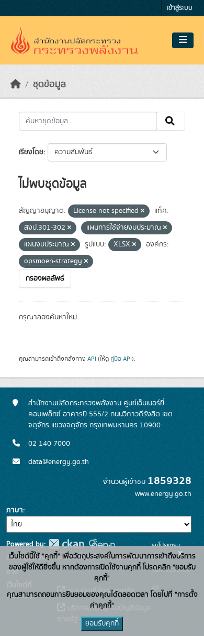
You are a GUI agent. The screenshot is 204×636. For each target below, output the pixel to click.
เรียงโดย (31, 152)
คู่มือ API (121, 358)
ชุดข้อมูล (49, 84)
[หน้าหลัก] (15, 84)
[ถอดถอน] (142, 211)
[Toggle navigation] (183, 40)
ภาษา (14, 510)
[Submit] (170, 121)
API (91, 358)
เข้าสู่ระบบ (179, 8)
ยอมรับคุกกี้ (102, 623)
